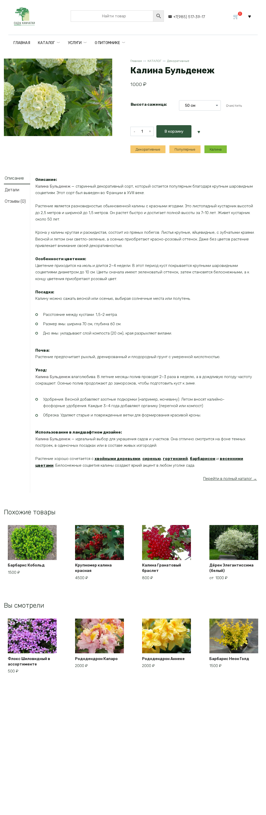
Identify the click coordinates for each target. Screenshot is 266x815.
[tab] (17, 178)
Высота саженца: (149, 104)
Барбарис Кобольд (26, 565)
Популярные (185, 149)
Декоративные (178, 61)
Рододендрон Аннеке (163, 658)
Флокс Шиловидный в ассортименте (29, 661)
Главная (136, 61)
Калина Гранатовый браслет (161, 568)
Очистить (234, 105)
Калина (216, 149)
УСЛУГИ (75, 43)
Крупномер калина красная (93, 568)
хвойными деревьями (117, 458)
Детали (12, 189)
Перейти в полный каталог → (230, 478)
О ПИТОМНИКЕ (107, 43)
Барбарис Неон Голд (229, 658)
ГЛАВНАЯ (22, 43)
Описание (14, 178)
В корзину (173, 131)
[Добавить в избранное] (198, 131)
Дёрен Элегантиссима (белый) (231, 568)
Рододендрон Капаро (96, 658)
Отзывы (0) (15, 201)
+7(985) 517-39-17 (189, 17)
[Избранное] (249, 16)
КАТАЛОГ (46, 43)
